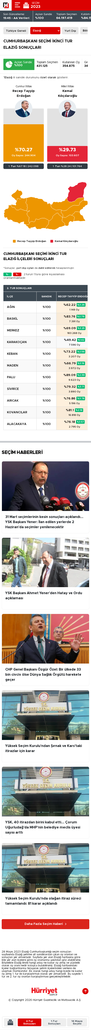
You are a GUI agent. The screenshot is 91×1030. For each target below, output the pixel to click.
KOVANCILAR (17, 412)
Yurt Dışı (70, 31)
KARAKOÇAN (17, 342)
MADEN (12, 365)
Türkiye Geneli (16, 31)
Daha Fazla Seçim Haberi (44, 924)
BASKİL (12, 318)
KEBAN (12, 353)
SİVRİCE (13, 389)
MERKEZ (13, 330)
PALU (11, 377)
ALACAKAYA (16, 424)
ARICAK (12, 400)
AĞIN (11, 307)
